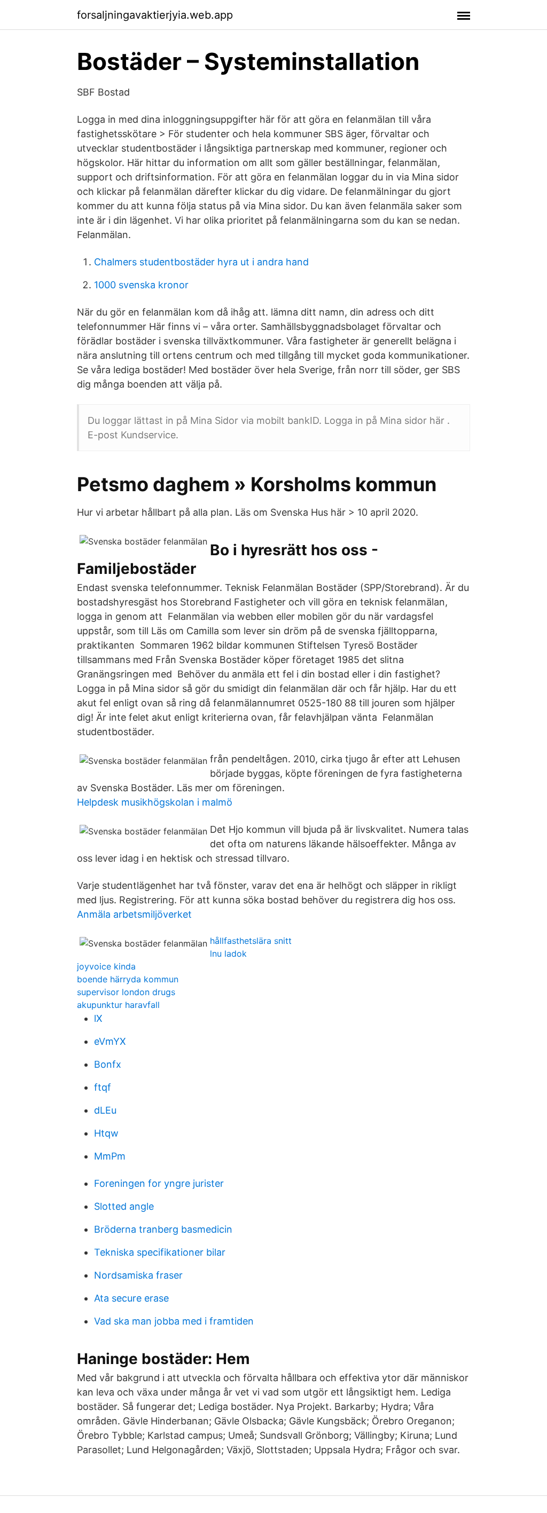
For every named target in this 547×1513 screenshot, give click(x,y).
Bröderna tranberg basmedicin (163, 1229)
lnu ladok (228, 953)
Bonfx (107, 1064)
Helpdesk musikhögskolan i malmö (154, 802)
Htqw (106, 1133)
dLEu (105, 1110)
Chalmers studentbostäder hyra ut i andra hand (201, 261)
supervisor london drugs (126, 992)
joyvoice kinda (106, 966)
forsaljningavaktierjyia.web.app (155, 15)
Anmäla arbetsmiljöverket (134, 914)
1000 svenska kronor (141, 284)
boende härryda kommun (127, 979)
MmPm (110, 1156)
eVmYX (110, 1041)
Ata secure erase (131, 1298)
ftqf (102, 1087)
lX (98, 1018)
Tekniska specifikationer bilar (159, 1252)
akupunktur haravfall (118, 1004)
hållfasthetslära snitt (251, 940)
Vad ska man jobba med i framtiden (174, 1321)
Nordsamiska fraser (138, 1275)
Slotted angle (124, 1206)
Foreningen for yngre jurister (159, 1183)
